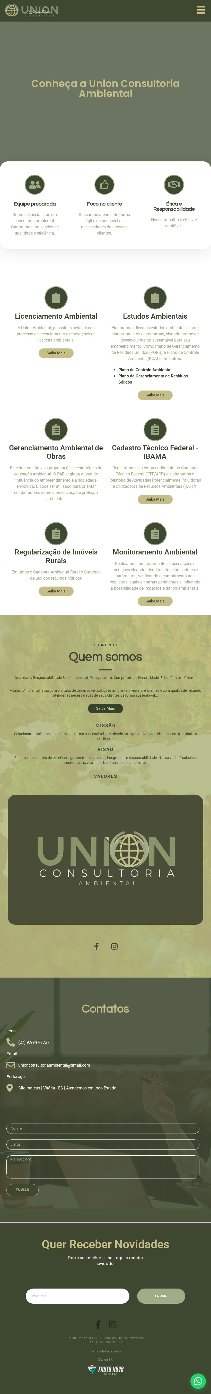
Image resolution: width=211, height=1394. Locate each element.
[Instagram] (114, 946)
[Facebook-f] (96, 946)
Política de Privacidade (105, 1351)
